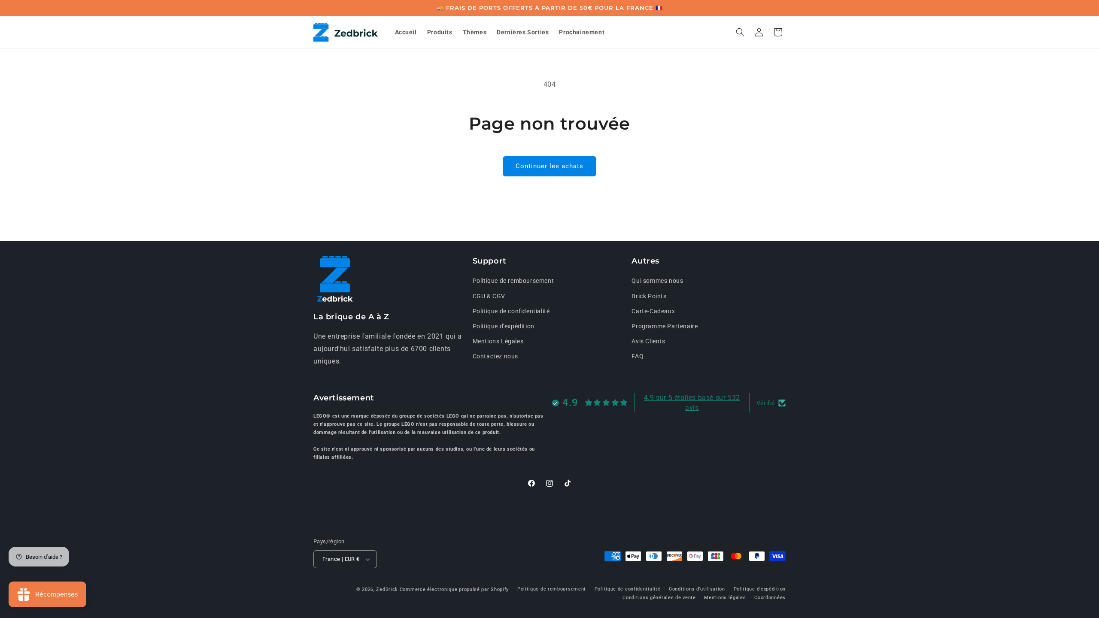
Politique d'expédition (503, 326)
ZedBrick (387, 589)
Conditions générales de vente (658, 597)
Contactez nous (495, 356)
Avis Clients (648, 341)
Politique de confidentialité (511, 311)
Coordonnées (770, 597)
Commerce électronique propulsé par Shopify (454, 589)
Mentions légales (725, 597)
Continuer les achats (549, 166)
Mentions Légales (498, 341)
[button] (740, 32)
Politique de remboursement (513, 280)
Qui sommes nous (657, 280)
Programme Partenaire (664, 326)
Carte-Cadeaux (653, 311)
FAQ (637, 356)
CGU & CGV (489, 296)
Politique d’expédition (760, 589)
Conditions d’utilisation (697, 589)
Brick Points (648, 296)
